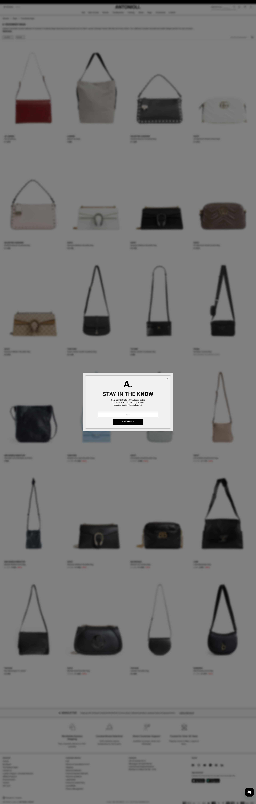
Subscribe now (128, 421)
